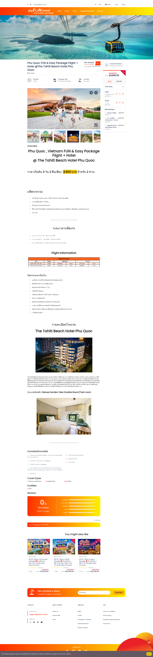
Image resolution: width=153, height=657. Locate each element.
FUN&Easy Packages (87, 11)
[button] (96, 125)
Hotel (75, 11)
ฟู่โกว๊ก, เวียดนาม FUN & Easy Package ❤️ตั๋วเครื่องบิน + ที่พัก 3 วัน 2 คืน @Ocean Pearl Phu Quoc (38, 562)
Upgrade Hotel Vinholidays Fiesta (111, 126)
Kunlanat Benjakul (115, 64)
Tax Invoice (106, 623)
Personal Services (83, 623)
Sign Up (123, 4)
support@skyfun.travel (40, 4)
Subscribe (118, 592)
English (109, 4)
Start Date (108, 87)
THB (100, 4)
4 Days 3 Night (111, 113)
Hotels (80, 615)
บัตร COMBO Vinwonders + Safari (111, 119)
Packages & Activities (84, 619)
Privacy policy (107, 615)
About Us (55, 611)
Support (100, 11)
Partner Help (56, 615)
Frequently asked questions (111, 619)
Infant (107, 101)
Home (59, 11)
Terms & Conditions (109, 611)
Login (116, 4)
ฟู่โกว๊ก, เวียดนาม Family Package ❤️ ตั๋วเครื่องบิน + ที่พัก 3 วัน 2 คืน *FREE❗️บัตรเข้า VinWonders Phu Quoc (63, 562)
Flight (67, 11)
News (54, 619)
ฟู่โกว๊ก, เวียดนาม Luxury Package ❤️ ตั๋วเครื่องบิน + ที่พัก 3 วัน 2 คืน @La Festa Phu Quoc (87, 562)
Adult (107, 92)
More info (74, 654)
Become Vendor (83, 628)
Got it (149, 654)
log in (37, 525)
